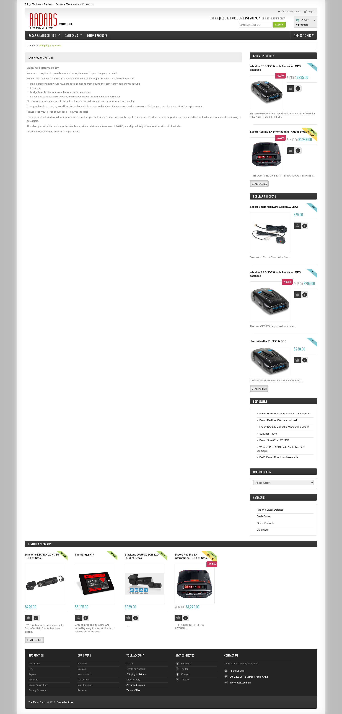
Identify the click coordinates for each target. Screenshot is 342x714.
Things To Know (33, 4)
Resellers (33, 679)
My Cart (305, 20)
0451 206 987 (251, 18)
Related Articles (65, 702)
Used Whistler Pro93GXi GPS (268, 341)
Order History (133, 679)
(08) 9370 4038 (228, 18)
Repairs (32, 674)
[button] (279, 24)
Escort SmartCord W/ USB (274, 440)
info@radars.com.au (240, 682)
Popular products (264, 196)
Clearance (262, 529)
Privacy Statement (38, 690)
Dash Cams (69, 35)
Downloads (34, 663)
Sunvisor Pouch (268, 433)
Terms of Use (133, 690)
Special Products (263, 56)
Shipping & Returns (50, 45)
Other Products (97, 35)
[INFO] (304, 226)
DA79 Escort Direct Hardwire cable (278, 457)
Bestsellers (260, 401)
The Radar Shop (36, 702)
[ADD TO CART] (297, 226)
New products (84, 674)
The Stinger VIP (84, 554)
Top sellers (83, 679)
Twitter (184, 669)
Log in (129, 663)
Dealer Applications (38, 685)
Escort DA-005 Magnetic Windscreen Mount (284, 426)
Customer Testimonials (67, 4)
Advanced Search (135, 685)
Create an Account (136, 669)
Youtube (185, 679)
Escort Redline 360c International (278, 420)
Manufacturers (84, 685)
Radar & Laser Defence (40, 35)
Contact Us (88, 4)
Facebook (186, 663)
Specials (81, 669)
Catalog (32, 45)
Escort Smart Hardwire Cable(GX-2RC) (274, 206)
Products (39, 544)
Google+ (185, 674)
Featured (82, 663)
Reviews (48, 4)
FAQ (30, 669)
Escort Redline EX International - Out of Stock (278, 131)
